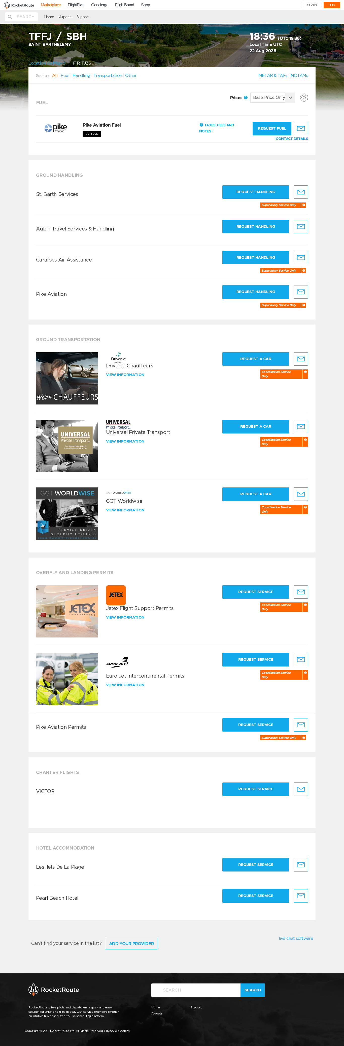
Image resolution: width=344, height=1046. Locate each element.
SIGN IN (312, 5)
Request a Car (255, 359)
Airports (65, 17)
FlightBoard (124, 5)
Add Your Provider (131, 943)
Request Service (255, 592)
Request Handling (255, 192)
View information (126, 374)
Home (49, 17)
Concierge (99, 5)
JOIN (332, 5)
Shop (145, 5)
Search (253, 990)
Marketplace (51, 5)
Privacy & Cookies (117, 1031)
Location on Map (45, 63)
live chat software (296, 938)
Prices (237, 97)
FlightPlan (76, 5)
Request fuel (272, 128)
